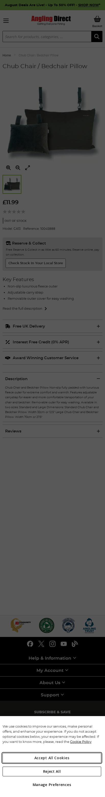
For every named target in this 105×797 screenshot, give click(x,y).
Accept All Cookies (52, 757)
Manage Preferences (52, 784)
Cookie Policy (80, 742)
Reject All (52, 771)
